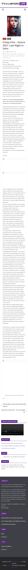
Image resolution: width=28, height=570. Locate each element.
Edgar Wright (14, 54)
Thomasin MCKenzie (20, 56)
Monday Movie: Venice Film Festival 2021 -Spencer (15, 405)
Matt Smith (5, 56)
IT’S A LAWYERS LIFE (15, 504)
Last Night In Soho (21, 54)
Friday (4, 38)
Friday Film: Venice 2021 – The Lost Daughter (13, 411)
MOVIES (9, 38)
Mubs (7, 508)
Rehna (5, 51)
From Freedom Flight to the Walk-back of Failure (13, 446)
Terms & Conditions (6, 546)
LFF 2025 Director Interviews (8, 448)
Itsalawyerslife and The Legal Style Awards (11, 443)
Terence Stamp (12, 56)
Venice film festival (6, 57)
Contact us (4, 537)
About (2, 533)
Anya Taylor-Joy (7, 54)
